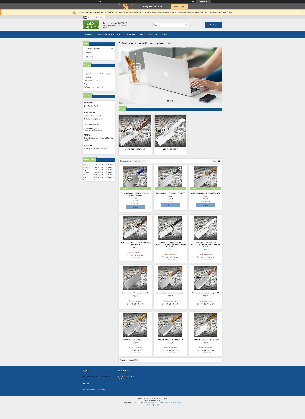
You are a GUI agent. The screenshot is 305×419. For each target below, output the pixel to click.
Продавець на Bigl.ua (152, 400)
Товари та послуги (129, 43)
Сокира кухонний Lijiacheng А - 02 (205, 293)
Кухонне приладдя (156, 43)
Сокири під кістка (170, 149)
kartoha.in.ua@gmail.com (95, 119)
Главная (88, 34)
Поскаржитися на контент (153, 402)
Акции (164, 34)
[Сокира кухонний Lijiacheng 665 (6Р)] (170, 278)
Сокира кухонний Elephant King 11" (135, 293)
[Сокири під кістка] (170, 131)
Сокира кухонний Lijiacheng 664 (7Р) (205, 193)
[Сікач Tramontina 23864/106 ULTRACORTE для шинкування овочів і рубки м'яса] (170, 228)
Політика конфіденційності (172, 402)
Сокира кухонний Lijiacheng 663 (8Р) (170, 193)
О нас (119, 34)
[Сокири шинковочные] (135, 131)
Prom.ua (164, 398)
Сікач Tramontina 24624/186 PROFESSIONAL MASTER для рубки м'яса (205, 244)
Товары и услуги (104, 34)
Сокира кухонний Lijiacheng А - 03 (135, 339)
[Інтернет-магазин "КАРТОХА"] (91, 25)
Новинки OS (142, 43)
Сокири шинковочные (135, 149)
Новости (89, 57)
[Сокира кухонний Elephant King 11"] (135, 278)
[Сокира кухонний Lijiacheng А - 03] (135, 325)
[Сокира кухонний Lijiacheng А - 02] (205, 278)
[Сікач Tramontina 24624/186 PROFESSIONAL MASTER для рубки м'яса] (205, 228)
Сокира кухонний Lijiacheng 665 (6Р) (170, 293)
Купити (135, 207)
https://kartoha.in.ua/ (93, 116)
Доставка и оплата (148, 34)
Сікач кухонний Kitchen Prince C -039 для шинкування (135, 194)
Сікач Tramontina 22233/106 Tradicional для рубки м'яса (135, 243)
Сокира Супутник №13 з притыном (205, 339)
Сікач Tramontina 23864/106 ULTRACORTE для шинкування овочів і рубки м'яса (170, 244)
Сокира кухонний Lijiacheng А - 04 (170, 339)
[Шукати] (186, 25)
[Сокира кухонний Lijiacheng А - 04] (170, 325)
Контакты (131, 34)
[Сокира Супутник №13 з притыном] (205, 325)
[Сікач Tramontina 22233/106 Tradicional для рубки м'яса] (135, 228)
